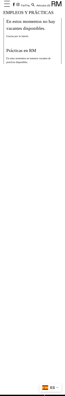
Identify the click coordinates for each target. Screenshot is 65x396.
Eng (27, 5)
